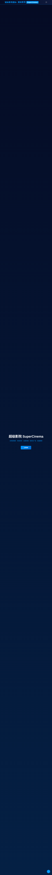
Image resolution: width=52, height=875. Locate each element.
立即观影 (26, 447)
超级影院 (27, 2)
